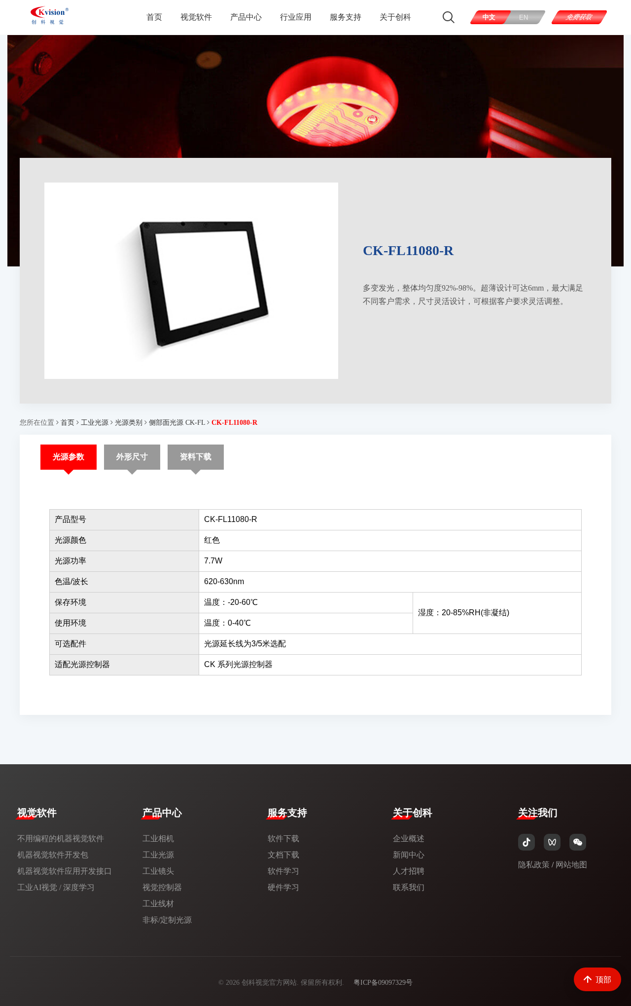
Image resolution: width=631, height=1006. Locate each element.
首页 (154, 17)
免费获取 (579, 17)
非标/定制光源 (167, 920)
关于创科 (395, 17)
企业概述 (408, 838)
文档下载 (283, 855)
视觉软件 (196, 17)
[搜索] (448, 17)
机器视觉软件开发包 (52, 855)
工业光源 (94, 422)
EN (524, 17)
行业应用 (296, 17)
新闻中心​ (408, 855)
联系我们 (408, 887)
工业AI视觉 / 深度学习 (56, 887)
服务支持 (345, 17)
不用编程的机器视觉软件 (60, 838)
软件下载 (283, 838)
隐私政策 (534, 864)
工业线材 (158, 903)
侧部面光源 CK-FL (177, 422)
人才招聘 (408, 871)
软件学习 (283, 871)
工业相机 (158, 838)
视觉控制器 (162, 887)
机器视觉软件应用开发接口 (64, 871)
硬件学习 (283, 887)
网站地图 (571, 864)
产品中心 (246, 17)
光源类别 (128, 422)
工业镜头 (158, 871)
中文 (489, 17)
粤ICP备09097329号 (383, 982)
